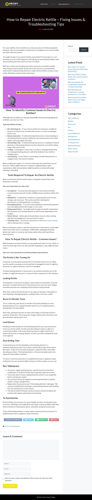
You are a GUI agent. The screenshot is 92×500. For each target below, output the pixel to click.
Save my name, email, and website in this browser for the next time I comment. (29, 479)
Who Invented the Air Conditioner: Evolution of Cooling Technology (77, 84)
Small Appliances (79, 4)
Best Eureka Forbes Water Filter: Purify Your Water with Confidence (77, 99)
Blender (71, 121)
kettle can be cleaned (50, 220)
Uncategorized (73, 142)
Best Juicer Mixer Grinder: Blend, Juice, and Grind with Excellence (78, 77)
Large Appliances (63, 4)
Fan (69, 127)
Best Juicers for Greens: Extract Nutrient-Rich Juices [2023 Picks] (78, 69)
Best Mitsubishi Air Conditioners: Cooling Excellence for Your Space (77, 92)
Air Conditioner (73, 118)
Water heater (73, 149)
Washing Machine (74, 146)
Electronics (44, 4)
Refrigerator (72, 136)
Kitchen (53, 4)
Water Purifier (73, 152)
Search (70, 46)
